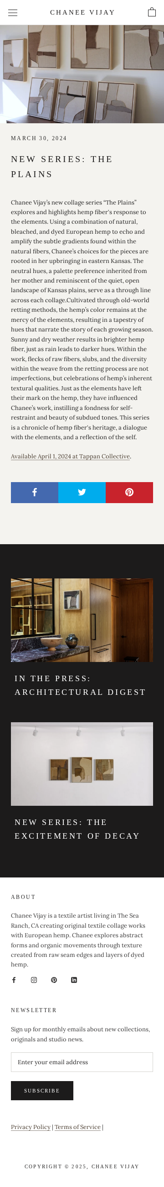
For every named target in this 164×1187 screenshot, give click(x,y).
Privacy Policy (31, 1127)
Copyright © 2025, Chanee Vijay (82, 1166)
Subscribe (42, 1090)
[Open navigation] (12, 12)
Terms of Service (78, 1127)
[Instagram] (34, 979)
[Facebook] (14, 979)
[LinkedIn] (74, 979)
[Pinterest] (54, 979)
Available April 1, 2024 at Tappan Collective (70, 456)
